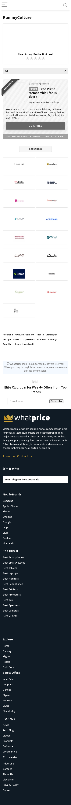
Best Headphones (13, 584)
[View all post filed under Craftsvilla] (19, 237)
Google (7, 522)
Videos (7, 735)
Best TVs (8, 600)
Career (7, 790)
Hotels (6, 661)
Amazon (7, 700)
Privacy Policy (11, 785)
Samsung (8, 500)
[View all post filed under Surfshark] (19, 219)
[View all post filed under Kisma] (19, 273)
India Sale (8, 679)
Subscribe (56, 401)
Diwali (6, 705)
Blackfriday (9, 711)
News (6, 725)
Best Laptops (10, 573)
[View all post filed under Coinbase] (52, 219)
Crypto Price (10, 751)
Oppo (6, 527)
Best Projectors (12, 594)
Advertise (9, 456)
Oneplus (7, 516)
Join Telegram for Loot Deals (22, 479)
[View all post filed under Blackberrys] (52, 273)
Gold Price (9, 667)
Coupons (8, 684)
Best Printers (10, 589)
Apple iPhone (10, 506)
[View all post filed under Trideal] (19, 182)
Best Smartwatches (14, 562)
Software (8, 746)
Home (6, 645)
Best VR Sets (10, 616)
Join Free (35, 125)
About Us (8, 774)
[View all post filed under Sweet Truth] (19, 255)
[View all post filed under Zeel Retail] (52, 182)
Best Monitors (11, 578)
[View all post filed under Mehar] (52, 237)
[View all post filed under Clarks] (52, 255)
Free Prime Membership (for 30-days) (43, 93)
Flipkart (7, 695)
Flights (6, 656)
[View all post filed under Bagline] (19, 164)
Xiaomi (6, 511)
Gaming (7, 651)
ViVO (5, 532)
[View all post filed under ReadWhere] (52, 164)
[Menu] (4, 5)
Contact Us (24, 456)
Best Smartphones (13, 557)
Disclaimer (9, 779)
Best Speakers (11, 605)
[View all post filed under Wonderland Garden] (19, 292)
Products (8, 741)
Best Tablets (10, 568)
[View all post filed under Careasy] (52, 292)
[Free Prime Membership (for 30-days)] (15, 92)
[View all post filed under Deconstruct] (19, 310)
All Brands (8, 543)
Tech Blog (8, 730)
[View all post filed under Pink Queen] (19, 200)
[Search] (65, 5)
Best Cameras (11, 610)
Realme (7, 538)
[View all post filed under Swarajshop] (52, 200)
